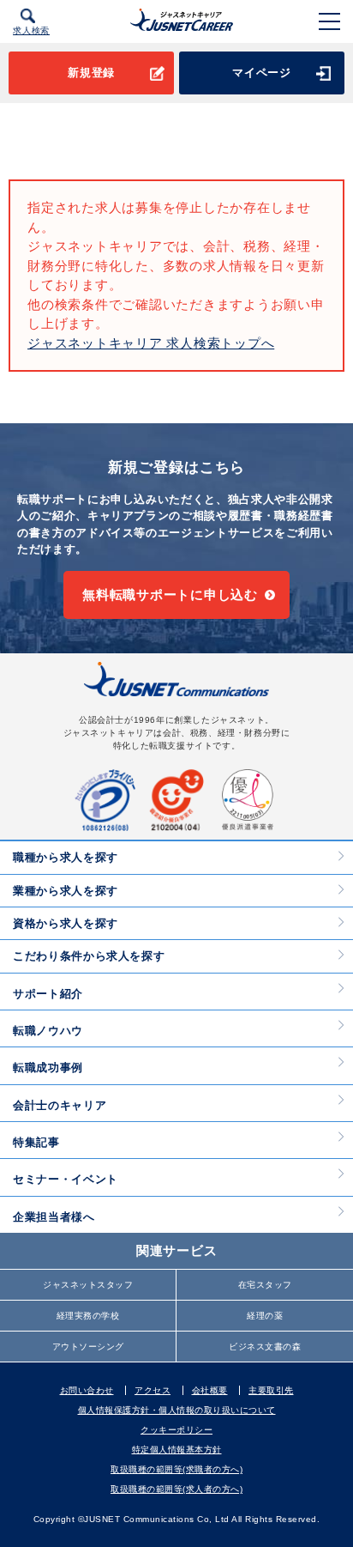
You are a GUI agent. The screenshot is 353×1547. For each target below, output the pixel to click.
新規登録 (91, 72)
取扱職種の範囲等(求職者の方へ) (176, 1469)
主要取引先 (271, 1390)
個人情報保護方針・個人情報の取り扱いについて (177, 1410)
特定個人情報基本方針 (177, 1449)
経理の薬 (265, 1315)
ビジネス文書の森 (265, 1346)
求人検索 (31, 30)
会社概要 (210, 1390)
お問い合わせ (87, 1390)
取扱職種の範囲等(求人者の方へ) (176, 1489)
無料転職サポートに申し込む (170, 594)
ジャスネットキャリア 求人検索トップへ (150, 343)
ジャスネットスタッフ (88, 1284)
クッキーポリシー (176, 1430)
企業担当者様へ (54, 1216)
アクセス (153, 1390)
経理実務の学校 (88, 1315)
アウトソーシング (88, 1346)
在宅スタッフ (265, 1284)
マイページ (261, 72)
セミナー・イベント (65, 1179)
